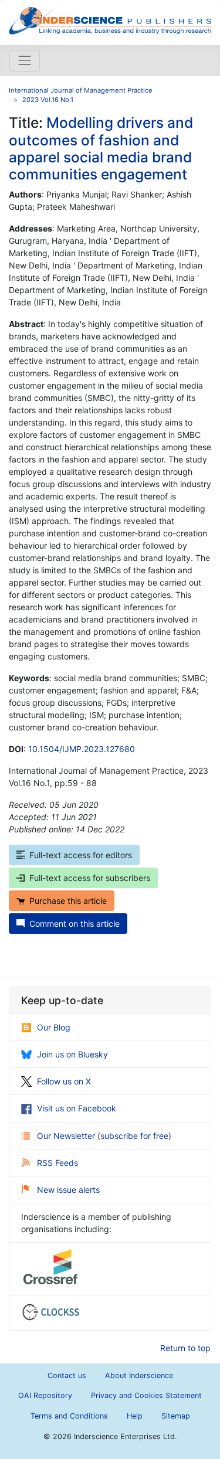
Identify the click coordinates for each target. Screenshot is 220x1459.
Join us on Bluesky (72, 1054)
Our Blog (53, 1027)
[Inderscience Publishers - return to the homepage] (110, 18)
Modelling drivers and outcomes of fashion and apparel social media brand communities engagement (101, 148)
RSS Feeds (57, 1163)
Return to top (185, 1348)
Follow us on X (64, 1081)
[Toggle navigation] (24, 60)
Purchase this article (68, 901)
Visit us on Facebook (76, 1108)
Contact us (67, 1375)
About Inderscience (139, 1375)
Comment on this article (74, 924)
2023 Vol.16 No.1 (47, 100)
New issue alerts (68, 1190)
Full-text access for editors (80, 855)
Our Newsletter (67, 1136)
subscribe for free (134, 1136)
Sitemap (175, 1416)
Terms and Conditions (69, 1416)
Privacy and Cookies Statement (146, 1395)
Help (135, 1416)
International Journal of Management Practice (81, 90)
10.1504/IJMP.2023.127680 (81, 749)
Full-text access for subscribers (89, 878)
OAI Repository (45, 1395)
